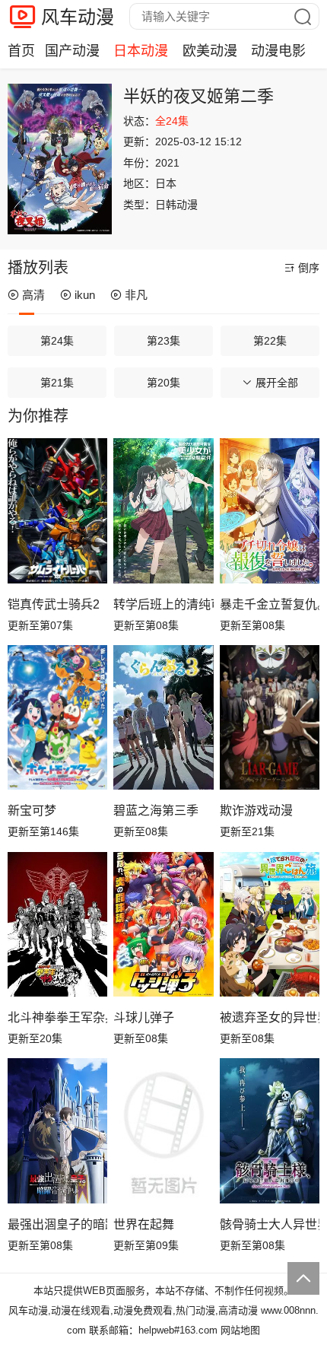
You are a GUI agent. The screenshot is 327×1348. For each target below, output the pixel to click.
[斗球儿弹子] (163, 924)
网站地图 (240, 1330)
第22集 (270, 341)
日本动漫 (140, 51)
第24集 (57, 341)
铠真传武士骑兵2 (54, 604)
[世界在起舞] (163, 1130)
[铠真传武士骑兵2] (57, 510)
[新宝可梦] (57, 717)
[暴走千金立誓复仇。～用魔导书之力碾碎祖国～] (269, 510)
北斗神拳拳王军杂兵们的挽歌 (57, 1017)
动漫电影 (278, 51)
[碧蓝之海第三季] (163, 717)
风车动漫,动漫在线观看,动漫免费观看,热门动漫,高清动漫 (133, 1310)
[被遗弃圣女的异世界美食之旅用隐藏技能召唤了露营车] (269, 924)
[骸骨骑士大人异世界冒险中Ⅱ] (269, 1130)
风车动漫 (77, 17)
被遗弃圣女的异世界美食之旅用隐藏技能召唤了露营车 (269, 1017)
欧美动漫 (210, 51)
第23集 (163, 341)
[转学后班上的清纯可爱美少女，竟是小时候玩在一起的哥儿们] (163, 510)
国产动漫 (72, 51)
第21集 (57, 383)
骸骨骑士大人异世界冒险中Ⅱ (269, 1224)
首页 (21, 51)
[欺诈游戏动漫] (269, 717)
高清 (33, 294)
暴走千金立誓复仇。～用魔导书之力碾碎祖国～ (269, 604)
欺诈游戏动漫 (256, 810)
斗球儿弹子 (143, 1017)
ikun (85, 294)
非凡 (136, 294)
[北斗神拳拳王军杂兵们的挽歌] (57, 924)
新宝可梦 (32, 810)
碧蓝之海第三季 (155, 810)
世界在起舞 (143, 1224)
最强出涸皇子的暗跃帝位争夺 (57, 1224)
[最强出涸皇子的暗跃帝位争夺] (57, 1130)
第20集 (163, 383)
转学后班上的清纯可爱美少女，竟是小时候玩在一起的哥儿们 (163, 604)
